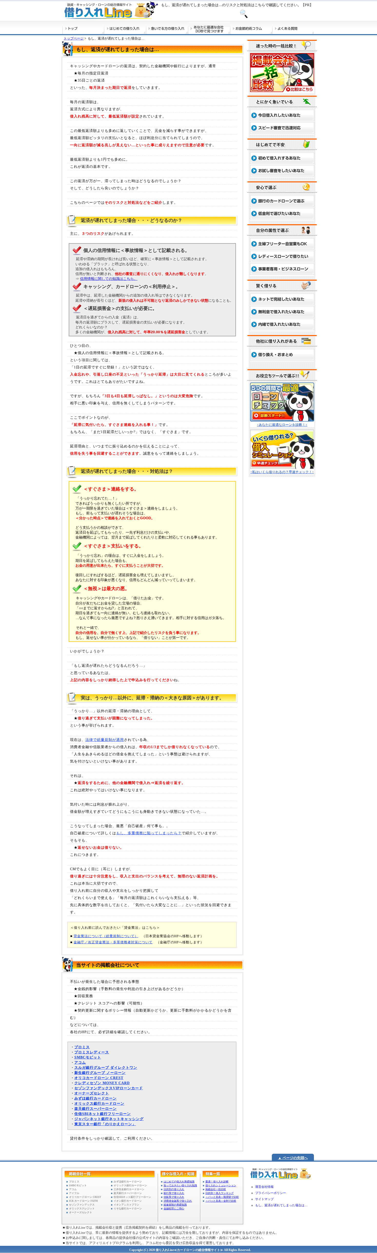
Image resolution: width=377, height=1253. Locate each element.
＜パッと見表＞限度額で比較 (222, 1197)
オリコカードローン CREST (98, 1078)
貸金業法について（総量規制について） (106, 936)
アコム (80, 1062)
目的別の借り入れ (174, 1189)
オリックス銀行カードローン (99, 1103)
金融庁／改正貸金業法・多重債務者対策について (113, 942)
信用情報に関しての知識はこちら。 (108, 279)
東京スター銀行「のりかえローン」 (105, 1124)
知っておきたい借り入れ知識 (180, 1185)
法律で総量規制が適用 (104, 740)
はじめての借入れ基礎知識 (179, 1181)
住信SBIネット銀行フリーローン (102, 1114)
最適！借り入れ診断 (217, 1181)
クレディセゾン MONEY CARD (102, 1083)
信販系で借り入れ (174, 1197)
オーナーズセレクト (91, 1093)
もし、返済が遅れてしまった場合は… (281, 1205)
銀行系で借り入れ (174, 1193)
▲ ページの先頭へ (293, 1158)
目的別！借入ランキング (219, 1193)
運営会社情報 (264, 1187)
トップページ (74, 38)
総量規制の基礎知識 (175, 1204)
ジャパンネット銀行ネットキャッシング (109, 1119)
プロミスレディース (91, 1052)
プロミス (82, 1047)
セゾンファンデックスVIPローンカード (108, 1088)
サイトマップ (264, 1199)
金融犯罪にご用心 (174, 1208)
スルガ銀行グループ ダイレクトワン (105, 1068)
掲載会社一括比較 (215, 1189)
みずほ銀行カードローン (95, 1098)
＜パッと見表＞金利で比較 (220, 1200)
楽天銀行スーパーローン (95, 1109)
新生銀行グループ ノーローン (100, 1073)
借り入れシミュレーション (220, 1185)
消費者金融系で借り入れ (178, 1200)
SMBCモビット (87, 1057)
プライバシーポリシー (270, 1193)
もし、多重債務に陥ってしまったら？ (149, 833)
